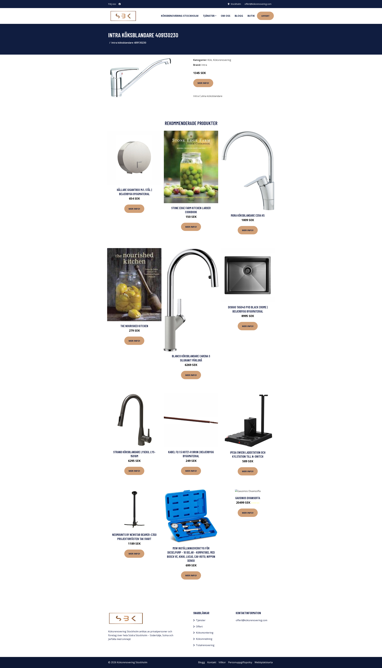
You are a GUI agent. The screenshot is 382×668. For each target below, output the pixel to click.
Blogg (239, 15)
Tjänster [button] (209, 15)
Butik (251, 15)
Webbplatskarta (264, 662)
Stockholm (236, 4)
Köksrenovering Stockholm (179, 15)
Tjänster (200, 620)
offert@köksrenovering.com (258, 4)
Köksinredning (204, 639)
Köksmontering (204, 632)
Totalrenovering (205, 645)
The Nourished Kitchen (134, 326)
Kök (210, 60)
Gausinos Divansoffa (247, 498)
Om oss (225, 15)
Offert (265, 15)
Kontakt (211, 662)
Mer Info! (203, 82)
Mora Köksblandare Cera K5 (248, 215)
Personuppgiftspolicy (240, 662)
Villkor (222, 662)
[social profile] (119, 4)
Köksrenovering (222, 60)
